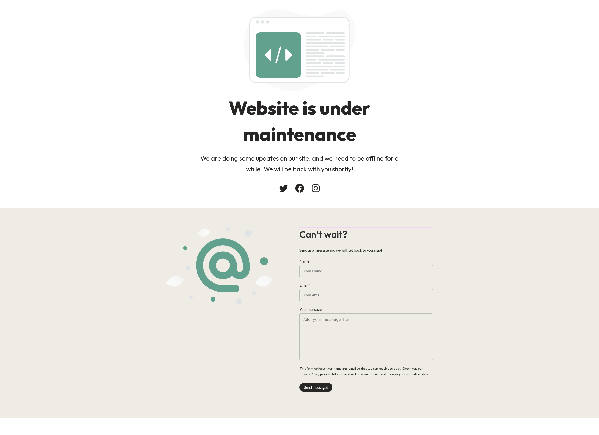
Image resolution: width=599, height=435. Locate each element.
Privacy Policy (309, 374)
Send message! (316, 387)
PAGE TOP (581, 417)
